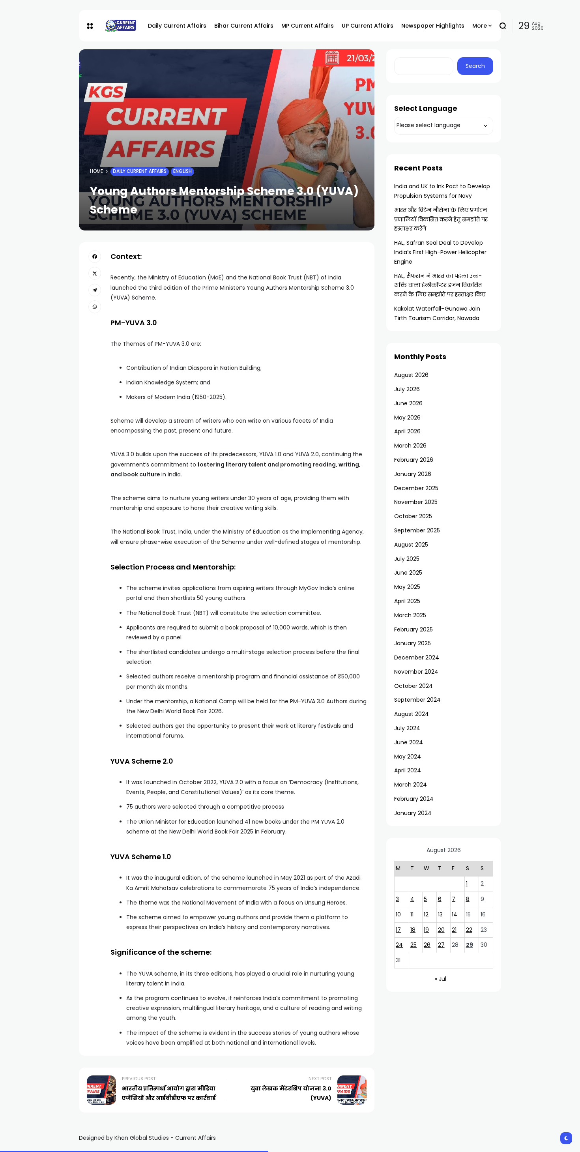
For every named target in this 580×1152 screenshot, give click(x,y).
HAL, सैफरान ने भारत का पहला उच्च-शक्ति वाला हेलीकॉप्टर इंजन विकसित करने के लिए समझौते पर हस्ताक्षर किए (439, 285)
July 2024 (407, 728)
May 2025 (407, 587)
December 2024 (416, 657)
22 (469, 930)
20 (441, 930)
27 (441, 945)
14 (454, 914)
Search (475, 66)
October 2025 (413, 516)
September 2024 (417, 700)
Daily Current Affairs (140, 171)
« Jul (440, 979)
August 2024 (411, 714)
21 (454, 930)
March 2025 (410, 615)
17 (398, 930)
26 (427, 945)
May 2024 (407, 757)
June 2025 (408, 573)
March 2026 (410, 446)
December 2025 (416, 488)
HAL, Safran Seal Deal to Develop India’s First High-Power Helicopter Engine (440, 252)
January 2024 (413, 813)
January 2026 (412, 474)
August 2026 (411, 375)
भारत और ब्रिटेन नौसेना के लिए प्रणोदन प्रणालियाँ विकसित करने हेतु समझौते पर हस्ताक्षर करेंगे (441, 219)
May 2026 (407, 417)
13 (440, 914)
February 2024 (414, 799)
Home (96, 171)
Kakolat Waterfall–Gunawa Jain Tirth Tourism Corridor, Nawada (437, 313)
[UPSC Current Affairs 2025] (120, 25)
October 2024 (413, 686)
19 (426, 930)
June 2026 (408, 403)
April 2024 (407, 770)
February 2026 (413, 460)
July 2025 (406, 559)
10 (398, 914)
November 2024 (416, 672)
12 (426, 914)
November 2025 (416, 502)
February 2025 (413, 629)
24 (399, 945)
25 (413, 945)
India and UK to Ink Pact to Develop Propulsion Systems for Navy (442, 191)
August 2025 (411, 545)
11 (411, 914)
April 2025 (407, 601)
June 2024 (408, 742)
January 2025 (412, 643)
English (182, 171)
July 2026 (407, 389)
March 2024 (410, 785)
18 (412, 930)
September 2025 (417, 530)
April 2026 (407, 431)
